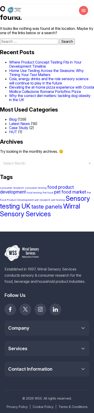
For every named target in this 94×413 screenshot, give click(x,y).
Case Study (18, 127)
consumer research (12, 187)
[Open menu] (83, 10)
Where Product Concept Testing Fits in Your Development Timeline (45, 64)
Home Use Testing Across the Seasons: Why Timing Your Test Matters (46, 72)
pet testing (58, 200)
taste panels (46, 206)
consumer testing (36, 187)
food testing (34, 192)
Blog (13, 119)
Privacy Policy (17, 407)
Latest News (19, 123)
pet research (42, 200)
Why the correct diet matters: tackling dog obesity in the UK (50, 97)
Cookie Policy (43, 407)
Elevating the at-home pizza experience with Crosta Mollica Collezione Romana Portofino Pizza (51, 89)
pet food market (70, 192)
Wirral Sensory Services (40, 210)
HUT (13, 132)
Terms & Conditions (73, 407)
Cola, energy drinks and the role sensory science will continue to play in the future (49, 80)
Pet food (48, 192)
